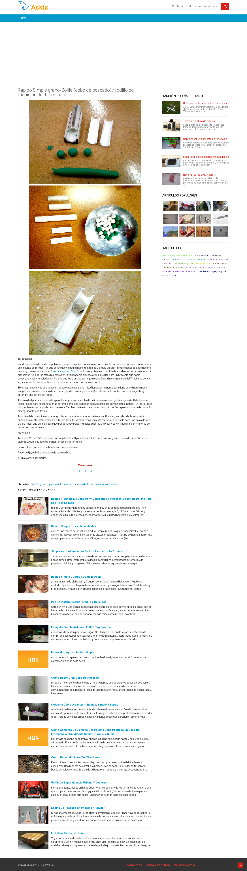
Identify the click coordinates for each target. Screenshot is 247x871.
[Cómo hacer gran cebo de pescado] (33, 685)
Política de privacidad (158, 864)
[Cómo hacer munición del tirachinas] (33, 765)
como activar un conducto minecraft (188, 259)
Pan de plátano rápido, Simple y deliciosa (78, 602)
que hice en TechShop (64, 371)
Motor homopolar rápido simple (72, 652)
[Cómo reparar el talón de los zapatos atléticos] (204, 206)
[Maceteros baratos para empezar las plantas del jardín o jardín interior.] (171, 161)
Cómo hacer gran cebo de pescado (75, 677)
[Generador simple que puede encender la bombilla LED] (220, 231)
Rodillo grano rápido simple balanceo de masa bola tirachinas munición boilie (74, 484)
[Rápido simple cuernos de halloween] (33, 584)
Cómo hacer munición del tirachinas (75, 757)
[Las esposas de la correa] (170, 218)
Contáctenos (134, 864)
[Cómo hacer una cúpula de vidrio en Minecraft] (170, 231)
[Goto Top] (240, 865)
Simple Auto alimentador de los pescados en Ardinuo (87, 551)
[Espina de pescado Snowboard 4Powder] (33, 815)
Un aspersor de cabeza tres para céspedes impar (211, 103)
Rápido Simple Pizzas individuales (73, 526)
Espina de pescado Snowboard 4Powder (78, 807)
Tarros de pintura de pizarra (199, 121)
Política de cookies (184, 864)
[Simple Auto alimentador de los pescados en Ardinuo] (33, 559)
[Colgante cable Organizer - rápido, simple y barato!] (33, 712)
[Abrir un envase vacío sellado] (187, 218)
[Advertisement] (123, 48)
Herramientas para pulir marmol (177, 255)
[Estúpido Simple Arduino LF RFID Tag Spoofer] (33, 635)
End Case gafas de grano (68, 833)
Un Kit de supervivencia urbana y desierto (79, 782)
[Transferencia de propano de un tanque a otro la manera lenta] (220, 206)
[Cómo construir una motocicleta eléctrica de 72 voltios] (187, 206)
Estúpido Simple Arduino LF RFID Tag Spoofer (81, 627)
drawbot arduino (202, 263)
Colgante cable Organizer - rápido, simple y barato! (85, 704)
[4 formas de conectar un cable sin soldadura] (204, 231)
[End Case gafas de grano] (33, 840)
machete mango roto (183, 263)
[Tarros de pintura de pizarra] (171, 125)
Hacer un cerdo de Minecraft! (199, 174)
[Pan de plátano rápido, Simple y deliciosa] (33, 609)
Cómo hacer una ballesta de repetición (205, 138)
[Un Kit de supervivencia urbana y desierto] (33, 790)
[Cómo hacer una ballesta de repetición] (171, 143)
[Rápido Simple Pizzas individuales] (33, 533)
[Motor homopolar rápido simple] (33, 660)
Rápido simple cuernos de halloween (76, 576)
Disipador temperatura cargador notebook (205, 267)
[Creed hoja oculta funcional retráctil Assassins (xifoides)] (220, 218)
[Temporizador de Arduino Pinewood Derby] (170, 206)
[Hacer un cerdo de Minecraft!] (171, 179)
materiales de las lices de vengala (178, 271)
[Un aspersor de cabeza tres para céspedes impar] (171, 107)
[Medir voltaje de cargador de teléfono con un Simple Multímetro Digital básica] (187, 231)
